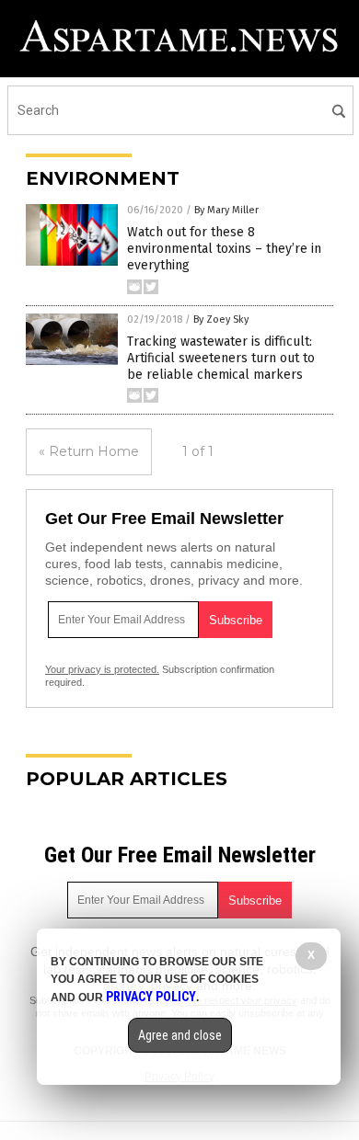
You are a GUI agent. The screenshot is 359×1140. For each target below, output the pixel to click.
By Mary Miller (226, 210)
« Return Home (89, 451)
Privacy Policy (151, 996)
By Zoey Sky (221, 319)
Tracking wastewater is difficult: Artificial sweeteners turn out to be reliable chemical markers (221, 358)
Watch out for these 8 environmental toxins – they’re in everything (224, 248)
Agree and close (180, 1035)
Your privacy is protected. (102, 669)
